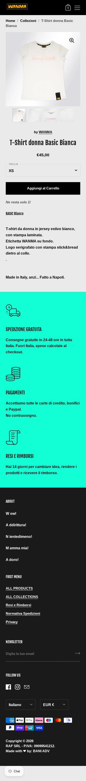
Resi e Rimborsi (18, 605)
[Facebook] (8, 686)
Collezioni (28, 21)
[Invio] (77, 655)
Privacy (12, 622)
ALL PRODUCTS (19, 588)
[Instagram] (17, 686)
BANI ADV (41, 751)
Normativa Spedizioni (23, 613)
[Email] (26, 686)
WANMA (45, 132)
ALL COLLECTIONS (22, 597)
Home (10, 21)
